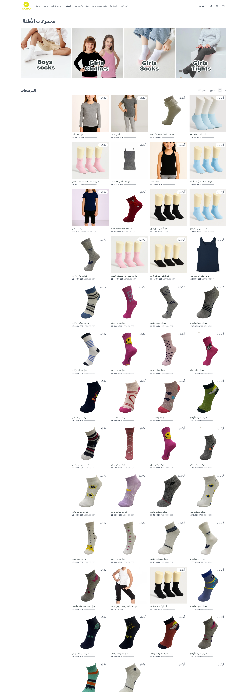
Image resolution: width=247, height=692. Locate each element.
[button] (212, 90)
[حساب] (217, 6)
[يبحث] (211, 6)
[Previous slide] (115, 113)
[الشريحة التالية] (144, 113)
